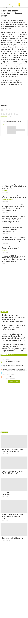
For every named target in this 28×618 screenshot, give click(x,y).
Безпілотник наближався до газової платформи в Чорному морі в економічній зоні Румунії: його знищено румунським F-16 (13, 219)
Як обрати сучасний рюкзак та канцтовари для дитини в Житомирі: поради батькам (14, 186)
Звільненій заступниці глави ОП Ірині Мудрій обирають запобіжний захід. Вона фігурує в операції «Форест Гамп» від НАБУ (13, 207)
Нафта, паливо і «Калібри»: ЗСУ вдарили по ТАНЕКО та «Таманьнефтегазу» (12, 229)
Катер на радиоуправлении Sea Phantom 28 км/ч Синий (12, 472)
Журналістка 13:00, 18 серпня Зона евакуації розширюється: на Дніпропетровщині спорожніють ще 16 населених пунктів (13, 258)
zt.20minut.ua (4, 106)
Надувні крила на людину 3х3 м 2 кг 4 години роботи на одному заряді (13, 516)
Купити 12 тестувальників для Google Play (12, 494)
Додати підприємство (14, 381)
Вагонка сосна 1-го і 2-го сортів (12, 538)
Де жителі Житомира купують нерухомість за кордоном (11, 248)
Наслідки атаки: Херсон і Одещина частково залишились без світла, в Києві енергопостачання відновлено (14, 239)
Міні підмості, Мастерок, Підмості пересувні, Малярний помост (13, 450)
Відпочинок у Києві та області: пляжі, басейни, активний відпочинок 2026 (14, 197)
